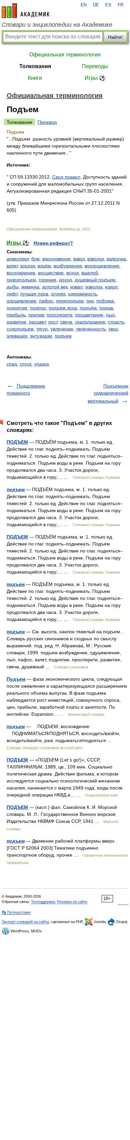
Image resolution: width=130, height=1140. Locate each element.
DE (96, 5)
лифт (12, 293)
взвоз (79, 258)
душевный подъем (95, 279)
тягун (42, 328)
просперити (59, 314)
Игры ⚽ (95, 78)
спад (12, 364)
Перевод (47, 122)
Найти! (115, 37)
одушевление (21, 300)
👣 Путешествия (16, 912)
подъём (88, 307)
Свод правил (66, 177)
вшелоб (89, 272)
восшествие (51, 272)
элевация (17, 335)
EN (84, 5)
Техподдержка (43, 902)
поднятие (17, 307)
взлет (12, 265)
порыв (106, 307)
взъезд (27, 265)
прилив (36, 314)
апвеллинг (18, 258)
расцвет (37, 321)
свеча (66, 321)
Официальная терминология (65, 54)
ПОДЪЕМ (17, 442)
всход (72, 272)
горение (47, 279)
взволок (95, 258)
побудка (105, 300)
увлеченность (91, 328)
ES (108, 5)
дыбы (13, 286)
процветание (89, 314)
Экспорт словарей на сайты (25, 922)
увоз (113, 328)
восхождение (21, 272)
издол (111, 286)
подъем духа (63, 307)
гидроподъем (21, 279)
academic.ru (26, 10)
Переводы (95, 66)
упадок (41, 364)
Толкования (35, 66)
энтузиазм (41, 335)
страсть (116, 321)
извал (76, 286)
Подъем (16, 679)
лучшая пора (34, 293)
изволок (93, 286)
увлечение (61, 328)
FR (120, 5)
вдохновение (56, 258)
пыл (110, 314)
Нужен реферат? (53, 243)
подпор (38, 307)
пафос (46, 300)
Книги (35, 78)
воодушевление (102, 265)
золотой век (55, 286)
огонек (58, 293)
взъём (44, 265)
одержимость (82, 293)
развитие (16, 321)
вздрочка (116, 258)
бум (35, 258)
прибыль (16, 314)
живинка (30, 286)
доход (65, 279)
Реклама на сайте (72, 902)
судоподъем (20, 328)
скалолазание (90, 321)
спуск (25, 364)
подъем (63, 335)
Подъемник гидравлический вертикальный (108, 393)
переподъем (70, 300)
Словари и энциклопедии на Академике (57, 24)
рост (52, 321)
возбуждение (68, 265)
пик (90, 300)
